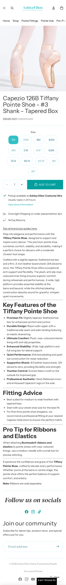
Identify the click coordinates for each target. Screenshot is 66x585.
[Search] (12, 8)
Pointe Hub (47, 20)
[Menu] (4, 8)
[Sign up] (57, 547)
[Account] (54, 8)
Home (6, 20)
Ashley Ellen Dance (26, 563)
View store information (20, 204)
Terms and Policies (33, 571)
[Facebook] (26, 512)
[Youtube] (33, 579)
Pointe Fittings (29, 20)
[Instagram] (33, 512)
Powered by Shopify (47, 563)
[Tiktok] (39, 512)
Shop (16, 20)
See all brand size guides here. (20, 228)
